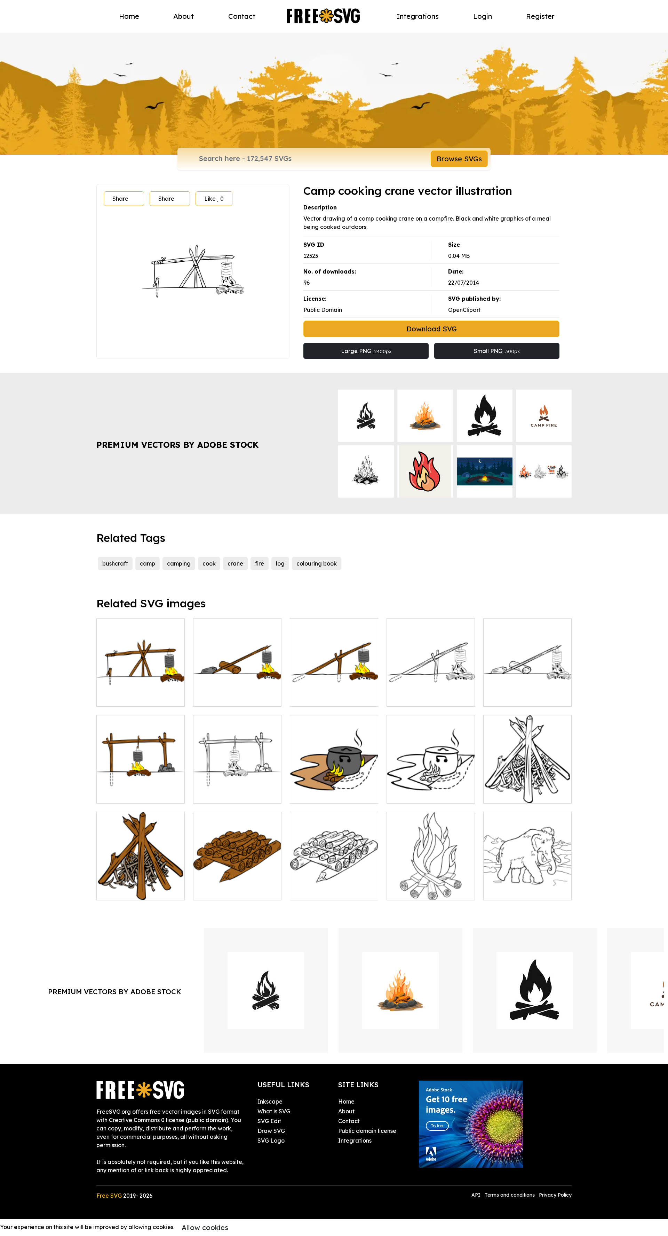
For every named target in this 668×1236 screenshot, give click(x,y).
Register (540, 16)
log (280, 563)
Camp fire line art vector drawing (430, 886)
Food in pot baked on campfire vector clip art (430, 789)
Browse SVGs (459, 158)
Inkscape (270, 1101)
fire (259, 563)
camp (147, 563)
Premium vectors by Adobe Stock (177, 444)
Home (129, 16)
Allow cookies (205, 1227)
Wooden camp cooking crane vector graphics (140, 789)
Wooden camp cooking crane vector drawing (237, 789)
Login (482, 16)
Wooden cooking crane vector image (527, 692)
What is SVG (273, 1111)
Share (120, 198)
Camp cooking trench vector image (334, 789)
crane (235, 563)
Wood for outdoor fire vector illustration (527, 789)
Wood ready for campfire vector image (334, 886)
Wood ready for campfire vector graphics (237, 886)
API (476, 1195)
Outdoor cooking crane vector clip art (430, 692)
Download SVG (431, 328)
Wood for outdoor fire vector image (140, 886)
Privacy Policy (555, 1195)
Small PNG (497, 350)
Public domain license (367, 1130)
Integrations (418, 16)
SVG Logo (271, 1140)
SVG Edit (269, 1121)
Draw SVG (271, 1130)
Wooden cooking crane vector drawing (237, 692)
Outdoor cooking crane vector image (334, 692)
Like (214, 198)
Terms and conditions (510, 1195)
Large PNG (366, 350)
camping (179, 563)
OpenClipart (464, 309)
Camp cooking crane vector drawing (141, 692)
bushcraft (115, 563)
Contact (241, 16)
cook (209, 563)
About (183, 16)
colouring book (316, 563)
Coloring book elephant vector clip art (527, 886)
